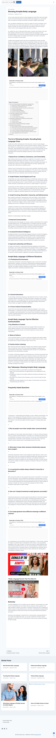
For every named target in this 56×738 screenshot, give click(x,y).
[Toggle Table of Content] (36, 102)
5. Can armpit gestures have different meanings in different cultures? (24, 131)
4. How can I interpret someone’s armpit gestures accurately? (22, 130)
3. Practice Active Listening (16, 122)
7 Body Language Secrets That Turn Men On (20, 132)
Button (18, 2)
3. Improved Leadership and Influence (18, 111)
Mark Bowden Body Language (11, 665)
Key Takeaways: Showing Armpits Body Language (20, 123)
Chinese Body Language (37, 676)
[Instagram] (6, 729)
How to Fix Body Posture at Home (40, 703)
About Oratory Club (7, 720)
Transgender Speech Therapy (12, 652)
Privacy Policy (6, 722)
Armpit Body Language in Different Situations (19, 113)
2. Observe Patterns (15, 121)
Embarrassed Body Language (39, 665)
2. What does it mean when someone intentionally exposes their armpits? (24, 127)
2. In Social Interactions (15, 115)
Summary (11, 134)
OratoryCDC (11, 14)
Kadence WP (38, 734)
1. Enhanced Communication (16, 109)
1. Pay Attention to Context (16, 119)
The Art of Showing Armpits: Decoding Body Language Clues (21, 104)
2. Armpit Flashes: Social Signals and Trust (18, 106)
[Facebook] (2, 729)
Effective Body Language (44, 652)
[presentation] (14, 692)
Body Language (11, 9)
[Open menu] (54, 2)
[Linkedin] (4, 729)
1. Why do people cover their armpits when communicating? (22, 126)
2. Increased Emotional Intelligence (17, 110)
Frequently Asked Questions (15, 125)
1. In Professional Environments (16, 114)
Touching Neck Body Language (11, 676)
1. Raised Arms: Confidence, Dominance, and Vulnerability (21, 105)
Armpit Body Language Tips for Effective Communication (21, 118)
